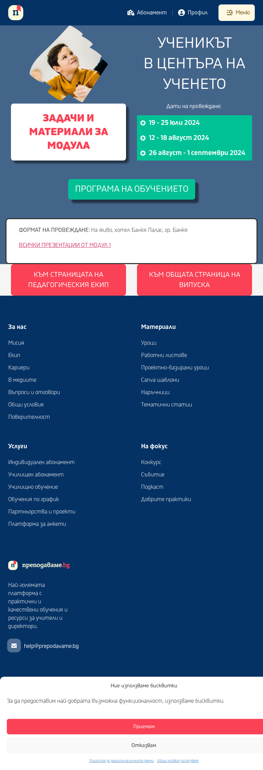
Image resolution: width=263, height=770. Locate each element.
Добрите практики (166, 499)
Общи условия (26, 404)
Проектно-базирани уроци (175, 367)
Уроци (148, 343)
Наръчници (155, 392)
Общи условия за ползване (178, 761)
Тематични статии (166, 404)
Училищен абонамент (36, 474)
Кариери (18, 367)
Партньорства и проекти (41, 511)
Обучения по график (33, 499)
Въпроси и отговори (34, 392)
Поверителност (29, 417)
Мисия (16, 343)
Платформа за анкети (37, 524)
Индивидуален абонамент (41, 462)
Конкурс (151, 462)
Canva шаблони (160, 380)
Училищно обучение (33, 487)
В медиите (22, 380)
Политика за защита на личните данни (121, 761)
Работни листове (164, 355)
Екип (14, 355)
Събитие (152, 474)
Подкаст (152, 487)
